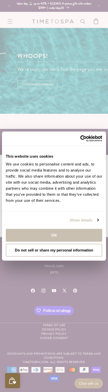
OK (54, 235)
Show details (81, 220)
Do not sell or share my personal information (54, 250)
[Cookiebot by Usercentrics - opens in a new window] (80, 138)
